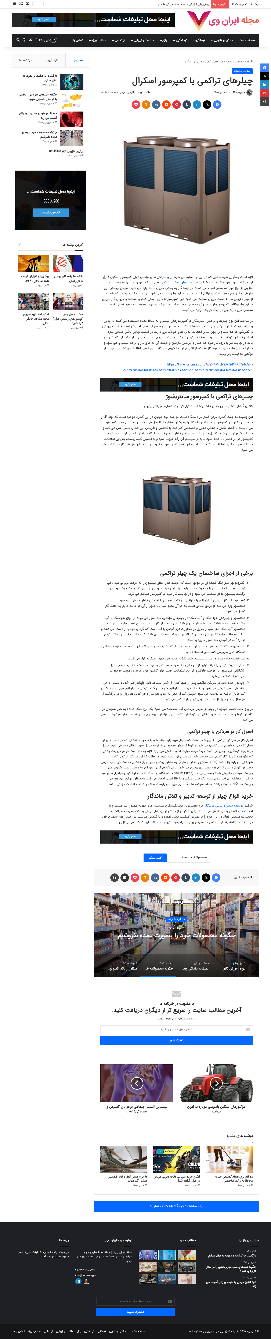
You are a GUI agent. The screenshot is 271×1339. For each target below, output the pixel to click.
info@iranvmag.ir (85, 1275)
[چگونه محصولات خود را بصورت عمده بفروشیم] (71, 138)
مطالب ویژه (98, 40)
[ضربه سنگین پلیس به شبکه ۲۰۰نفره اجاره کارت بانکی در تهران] (148, 1279)
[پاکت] (136, 104)
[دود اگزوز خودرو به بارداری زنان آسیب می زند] (71, 119)
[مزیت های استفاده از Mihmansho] (167, 1267)
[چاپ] (114, 877)
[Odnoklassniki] (146, 104)
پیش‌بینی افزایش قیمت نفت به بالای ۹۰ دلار (35, 278)
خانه (247, 62)
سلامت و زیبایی (144, 40)
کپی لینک (155, 858)
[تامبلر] (187, 104)
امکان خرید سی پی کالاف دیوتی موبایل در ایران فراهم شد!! (177, 1178)
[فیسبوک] (217, 104)
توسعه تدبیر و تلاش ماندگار (224, 806)
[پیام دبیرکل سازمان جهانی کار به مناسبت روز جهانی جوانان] (148, 1255)
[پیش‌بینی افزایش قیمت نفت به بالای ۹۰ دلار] (33, 263)
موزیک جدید (24, 1252)
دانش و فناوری (223, 40)
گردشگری (182, 40)
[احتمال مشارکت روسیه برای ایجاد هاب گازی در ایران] (167, 1279)
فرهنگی (200, 40)
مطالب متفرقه (234, 62)
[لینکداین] (197, 104)
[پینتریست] (176, 104)
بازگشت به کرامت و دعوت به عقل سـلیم (39, 78)
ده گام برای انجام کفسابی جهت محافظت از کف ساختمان (234, 1178)
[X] (207, 104)
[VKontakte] (156, 104)
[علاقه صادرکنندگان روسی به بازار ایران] (68, 263)
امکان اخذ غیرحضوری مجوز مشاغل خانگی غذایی (36, 318)
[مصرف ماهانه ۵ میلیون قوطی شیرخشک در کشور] (148, 1267)
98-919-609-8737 (85, 1270)
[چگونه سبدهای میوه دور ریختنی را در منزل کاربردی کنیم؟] (71, 101)
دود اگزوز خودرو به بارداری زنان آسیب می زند (38, 115)
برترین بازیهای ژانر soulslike (66, 151)
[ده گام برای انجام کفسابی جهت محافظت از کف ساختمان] (229, 1159)
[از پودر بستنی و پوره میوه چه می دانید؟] (187, 1255)
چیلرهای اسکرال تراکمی (176, 282)
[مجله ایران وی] (223, 21)
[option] (176, 935)
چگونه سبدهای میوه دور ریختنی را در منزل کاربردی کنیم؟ (38, 96)
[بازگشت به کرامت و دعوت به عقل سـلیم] (71, 82)
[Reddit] (166, 104)
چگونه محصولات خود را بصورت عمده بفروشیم (38, 134)
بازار (164, 40)
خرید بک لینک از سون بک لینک (50, 1252)
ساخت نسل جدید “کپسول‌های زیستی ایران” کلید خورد (178, 4)
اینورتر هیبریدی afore (56, 1257)
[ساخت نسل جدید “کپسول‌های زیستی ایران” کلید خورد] (68, 301)
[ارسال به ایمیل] (234, 92)
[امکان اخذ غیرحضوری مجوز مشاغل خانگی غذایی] (33, 301)
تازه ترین (52, 60)
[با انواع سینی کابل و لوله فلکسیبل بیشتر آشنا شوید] (123, 1159)
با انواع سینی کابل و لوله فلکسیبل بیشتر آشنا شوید (127, 1178)
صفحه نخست (247, 40)
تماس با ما (76, 40)
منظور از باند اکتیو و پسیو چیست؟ (176, 935)
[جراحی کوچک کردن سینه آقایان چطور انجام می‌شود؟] (187, 1279)
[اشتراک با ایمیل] (124, 877)
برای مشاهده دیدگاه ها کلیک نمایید (176, 1206)
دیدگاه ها (25, 60)
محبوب (78, 60)
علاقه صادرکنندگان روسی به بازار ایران (68, 278)
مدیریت (240, 92)
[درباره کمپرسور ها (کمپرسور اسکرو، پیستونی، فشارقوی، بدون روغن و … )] (167, 1255)
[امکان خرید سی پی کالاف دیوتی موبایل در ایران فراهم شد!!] (176, 1159)
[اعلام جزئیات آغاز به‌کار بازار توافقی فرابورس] (187, 1267)
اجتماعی (120, 40)
